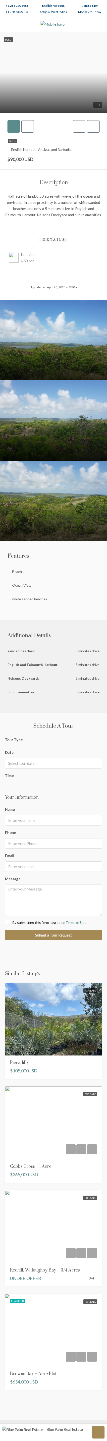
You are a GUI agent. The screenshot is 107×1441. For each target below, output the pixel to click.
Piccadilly (19, 1062)
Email (9, 855)
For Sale (90, 990)
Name (10, 809)
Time (9, 775)
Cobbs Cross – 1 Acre (30, 1166)
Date (9, 752)
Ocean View (21, 585)
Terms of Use (75, 922)
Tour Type (14, 739)
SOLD (12, 140)
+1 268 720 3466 (17, 5)
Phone (10, 832)
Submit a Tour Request (53, 935)
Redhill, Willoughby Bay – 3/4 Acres (45, 1270)
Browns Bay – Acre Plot (33, 1374)
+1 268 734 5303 (17, 12)
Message (13, 879)
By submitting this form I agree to (49, 922)
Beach (17, 571)
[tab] (13, 126)
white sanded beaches (29, 599)
